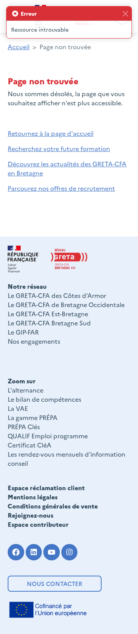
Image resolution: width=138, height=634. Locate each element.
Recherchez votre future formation (59, 148)
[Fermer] (125, 14)
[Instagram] (69, 552)
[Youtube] (51, 552)
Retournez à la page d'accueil (51, 133)
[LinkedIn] (34, 552)
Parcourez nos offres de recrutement (61, 188)
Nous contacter (54, 583)
